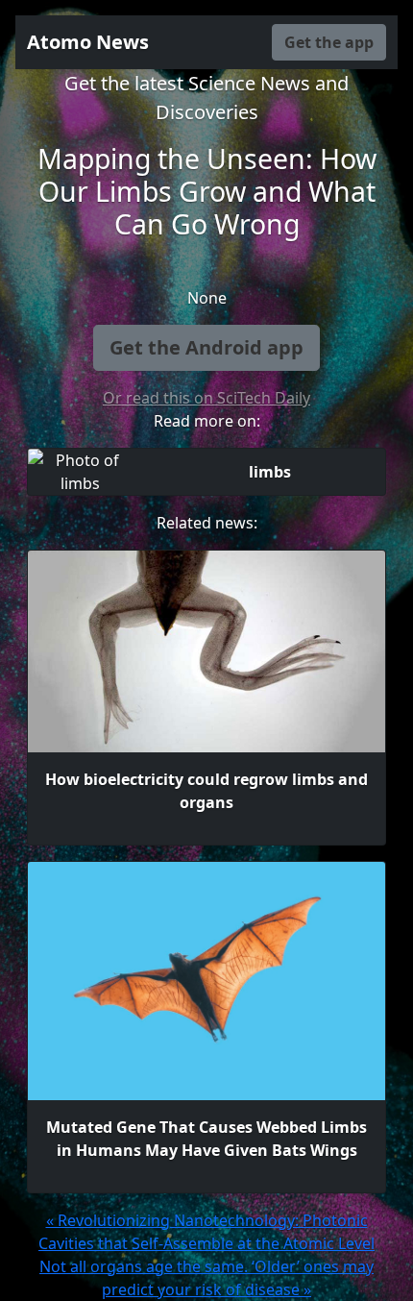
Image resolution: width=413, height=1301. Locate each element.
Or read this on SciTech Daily (206, 397)
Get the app (329, 42)
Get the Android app (206, 347)
